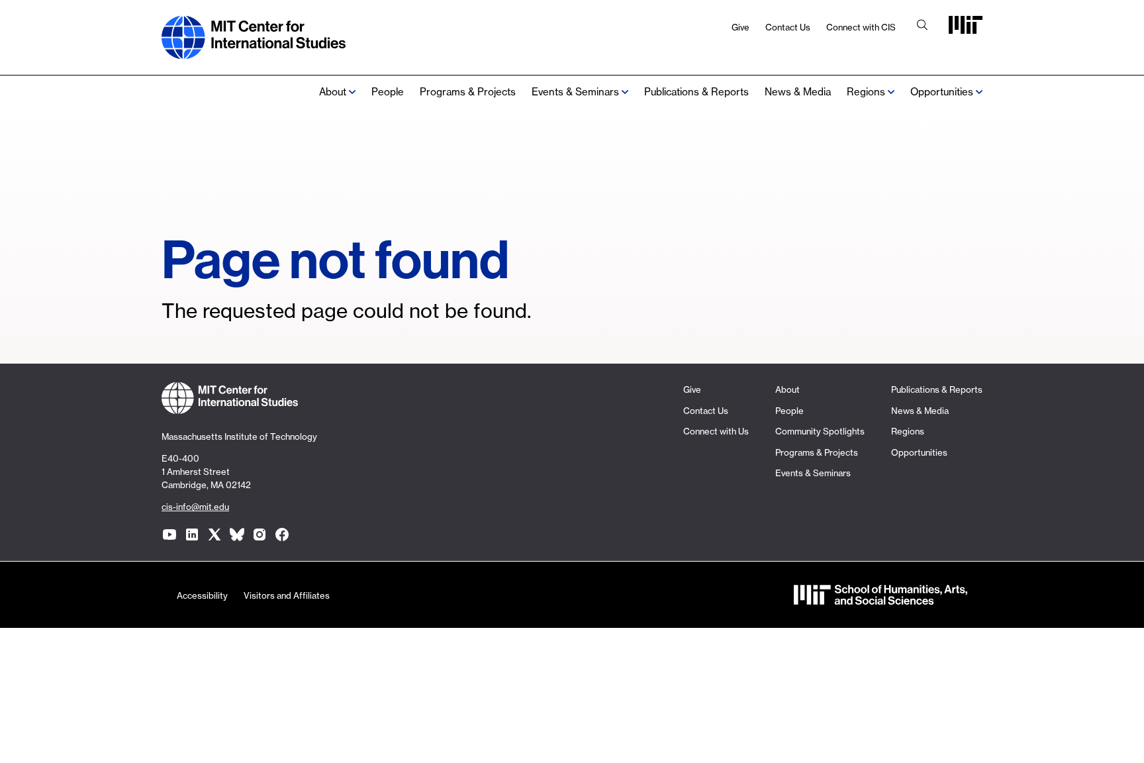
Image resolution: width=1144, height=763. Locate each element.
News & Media (798, 91)
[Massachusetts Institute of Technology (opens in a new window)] (965, 29)
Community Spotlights (820, 431)
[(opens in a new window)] (169, 534)
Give (740, 27)
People (387, 91)
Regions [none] (866, 91)
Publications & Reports (696, 91)
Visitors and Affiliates (287, 595)
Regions (907, 431)
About (332, 91)
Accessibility (202, 595)
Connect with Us (716, 431)
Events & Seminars (575, 91)
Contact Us (787, 27)
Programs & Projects (468, 91)
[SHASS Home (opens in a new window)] (880, 598)
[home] (254, 52)
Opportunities (941, 91)
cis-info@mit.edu (195, 506)
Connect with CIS (861, 27)
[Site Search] (922, 26)
